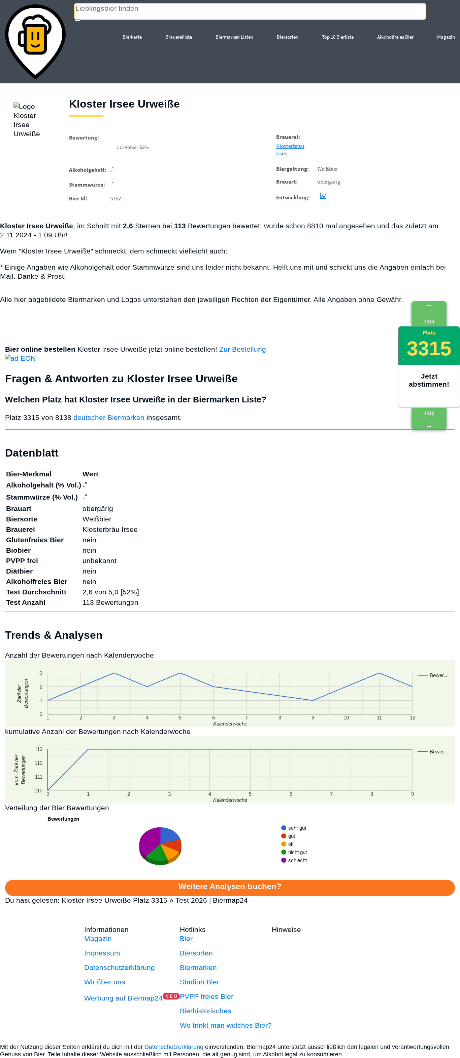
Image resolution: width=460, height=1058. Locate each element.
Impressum (102, 953)
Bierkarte (132, 37)
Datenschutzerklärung (119, 967)
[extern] (324, 929)
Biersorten (287, 37)
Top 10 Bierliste (338, 37)
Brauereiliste (178, 37)
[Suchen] (77, 20)
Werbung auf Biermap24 (123, 998)
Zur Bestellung (242, 349)
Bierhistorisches (205, 1011)
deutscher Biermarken (108, 417)
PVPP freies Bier (206, 996)
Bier (186, 938)
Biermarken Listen (234, 37)
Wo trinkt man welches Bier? (226, 1025)
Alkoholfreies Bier (395, 37)
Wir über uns (104, 982)
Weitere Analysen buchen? (230, 886)
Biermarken (198, 967)
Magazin (446, 37)
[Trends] (321, 197)
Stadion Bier (199, 982)
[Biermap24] (35, 41)
